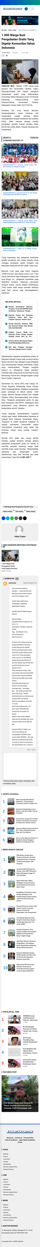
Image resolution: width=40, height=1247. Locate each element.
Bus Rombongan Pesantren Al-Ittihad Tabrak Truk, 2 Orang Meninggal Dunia (30, 1029)
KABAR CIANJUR (18, 1241)
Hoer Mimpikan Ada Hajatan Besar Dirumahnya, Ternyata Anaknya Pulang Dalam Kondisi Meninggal (30, 1051)
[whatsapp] (12, 518)
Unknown (12, 583)
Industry (5, 1161)
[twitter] (5, 2)
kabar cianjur (12, 30)
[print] (16, 518)
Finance (5, 1156)
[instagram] (9, 2)
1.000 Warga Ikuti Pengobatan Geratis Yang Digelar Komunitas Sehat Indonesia (18, 507)
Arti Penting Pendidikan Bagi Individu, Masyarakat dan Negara (30, 1040)
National (5, 1154)
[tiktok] (15, 2)
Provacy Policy (28, 1138)
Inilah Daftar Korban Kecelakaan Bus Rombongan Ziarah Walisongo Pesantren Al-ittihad (30, 1062)
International (7, 1164)
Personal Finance (8, 1169)
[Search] (37, 2)
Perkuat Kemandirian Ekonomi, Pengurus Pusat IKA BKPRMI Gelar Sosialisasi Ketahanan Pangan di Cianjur (21, 309)
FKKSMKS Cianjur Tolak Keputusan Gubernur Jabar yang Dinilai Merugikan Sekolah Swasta (30, 1018)
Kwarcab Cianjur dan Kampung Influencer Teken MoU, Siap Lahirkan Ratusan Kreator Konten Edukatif (21, 317)
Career (20, 1142)
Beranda (4, 30)
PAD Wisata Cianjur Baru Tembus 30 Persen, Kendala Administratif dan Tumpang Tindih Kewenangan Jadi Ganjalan (26, 859)
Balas (29, 749)
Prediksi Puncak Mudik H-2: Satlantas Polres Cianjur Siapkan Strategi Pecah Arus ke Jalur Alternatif (21, 334)
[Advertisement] (20, 481)
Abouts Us (10, 1138)
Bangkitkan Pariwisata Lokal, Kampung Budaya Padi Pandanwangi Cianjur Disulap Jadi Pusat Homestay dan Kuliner (26, 896)
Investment (6, 1159)
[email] (20, 518)
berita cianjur (7, 511)
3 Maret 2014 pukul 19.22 (30, 583)
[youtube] (12, 2)
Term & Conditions (11, 1140)
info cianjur (19, 511)
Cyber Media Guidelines (27, 1140)
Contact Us (18, 1138)
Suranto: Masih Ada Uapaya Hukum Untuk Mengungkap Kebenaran (21, 342)
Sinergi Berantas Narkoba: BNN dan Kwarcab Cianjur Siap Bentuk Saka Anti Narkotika (21, 326)
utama (7, 1099)
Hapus (34, 749)
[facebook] (2, 2)
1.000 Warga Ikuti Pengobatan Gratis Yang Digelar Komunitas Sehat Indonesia (10, 566)
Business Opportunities (10, 1167)
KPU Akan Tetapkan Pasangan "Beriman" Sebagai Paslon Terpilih (21, 348)
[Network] (26, 8)
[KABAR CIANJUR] (12, 10)
